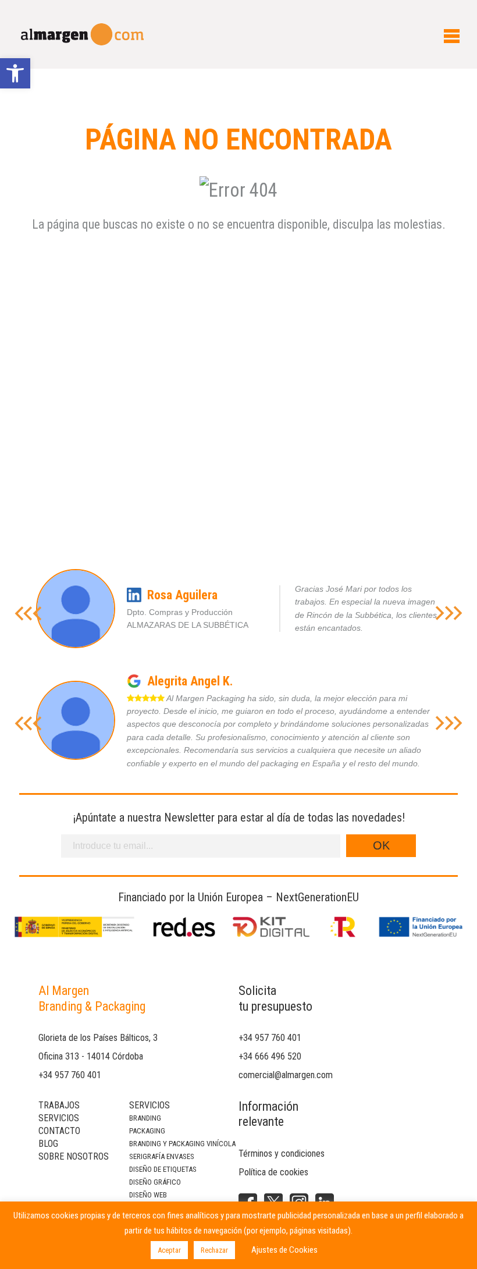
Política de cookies (273, 1172)
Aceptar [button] (169, 1250)
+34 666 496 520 (269, 1056)
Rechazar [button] (214, 1250)
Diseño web (148, 1194)
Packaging (147, 1130)
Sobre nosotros (73, 1156)
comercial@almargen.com (285, 1074)
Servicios (58, 1118)
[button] (15, 73)
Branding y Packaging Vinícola (182, 1143)
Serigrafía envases (161, 1156)
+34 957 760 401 (69, 1074)
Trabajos (59, 1105)
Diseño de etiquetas (163, 1169)
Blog (48, 1143)
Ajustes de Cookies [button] (284, 1250)
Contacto (59, 1130)
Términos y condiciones (281, 1153)
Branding (145, 1118)
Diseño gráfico (155, 1182)
